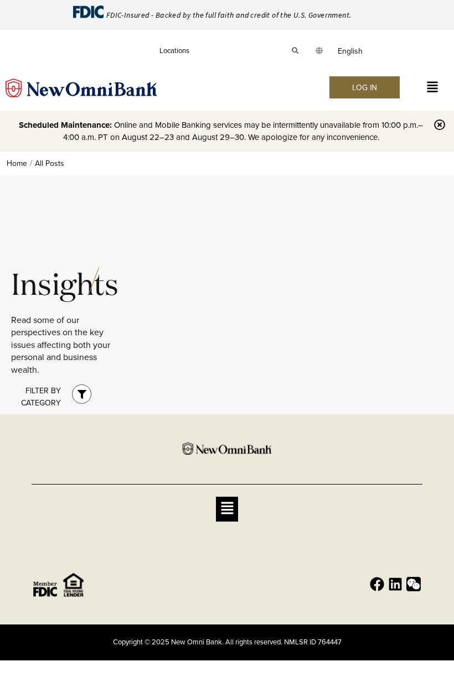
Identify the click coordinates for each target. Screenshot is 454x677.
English (350, 50)
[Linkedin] (395, 584)
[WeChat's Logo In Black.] (413, 584)
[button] (432, 87)
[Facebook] (377, 584)
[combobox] (350, 51)
